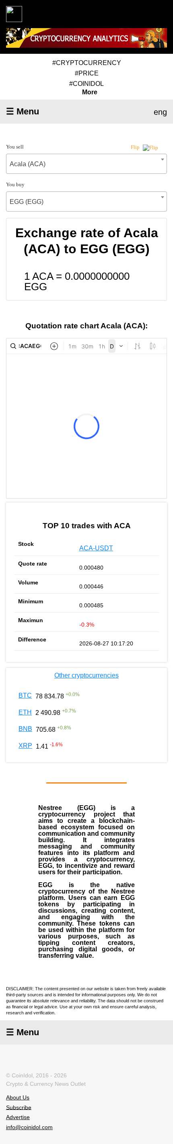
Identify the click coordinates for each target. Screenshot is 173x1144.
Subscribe (18, 1107)
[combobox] (86, 164)
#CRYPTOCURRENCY (86, 62)
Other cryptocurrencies (86, 675)
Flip (136, 147)
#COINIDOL (86, 83)
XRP (25, 745)
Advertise (18, 1117)
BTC (25, 695)
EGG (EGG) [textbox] (26, 201)
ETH (25, 712)
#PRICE (87, 73)
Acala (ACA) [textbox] (27, 164)
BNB (25, 728)
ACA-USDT (96, 548)
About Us (17, 1097)
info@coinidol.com (29, 1127)
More (89, 92)
